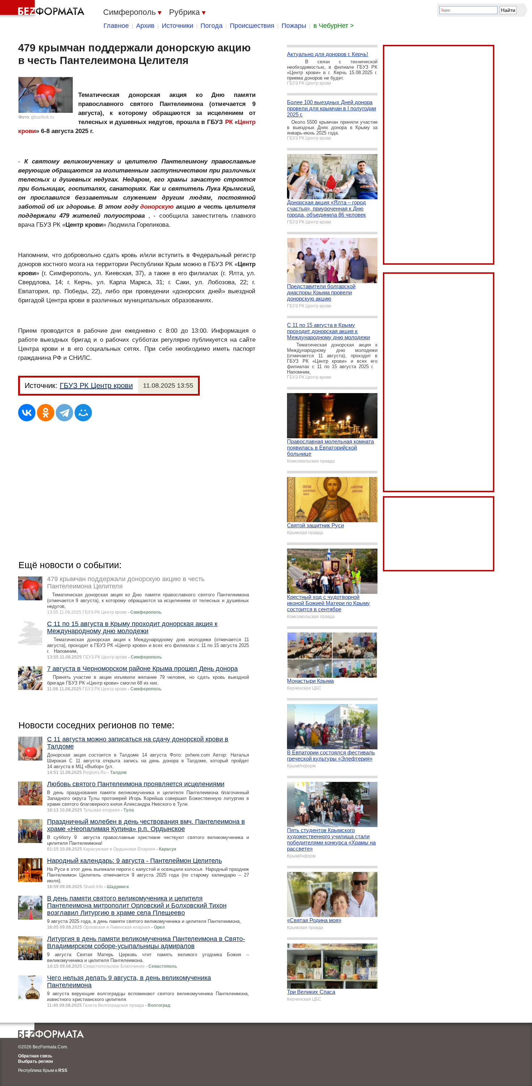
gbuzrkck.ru (42, 117)
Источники (177, 25)
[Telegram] (64, 412)
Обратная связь (35, 1056)
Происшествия (252, 25)
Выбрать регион (35, 1061)
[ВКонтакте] (26, 412)
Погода (211, 25)
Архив (145, 25)
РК (229, 122)
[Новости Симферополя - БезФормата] (43, 9)
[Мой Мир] (83, 412)
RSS (62, 1070)
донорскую (157, 206)
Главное (116, 25)
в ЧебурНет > (333, 25)
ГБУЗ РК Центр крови (96, 385)
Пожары (294, 25)
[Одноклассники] (45, 412)
